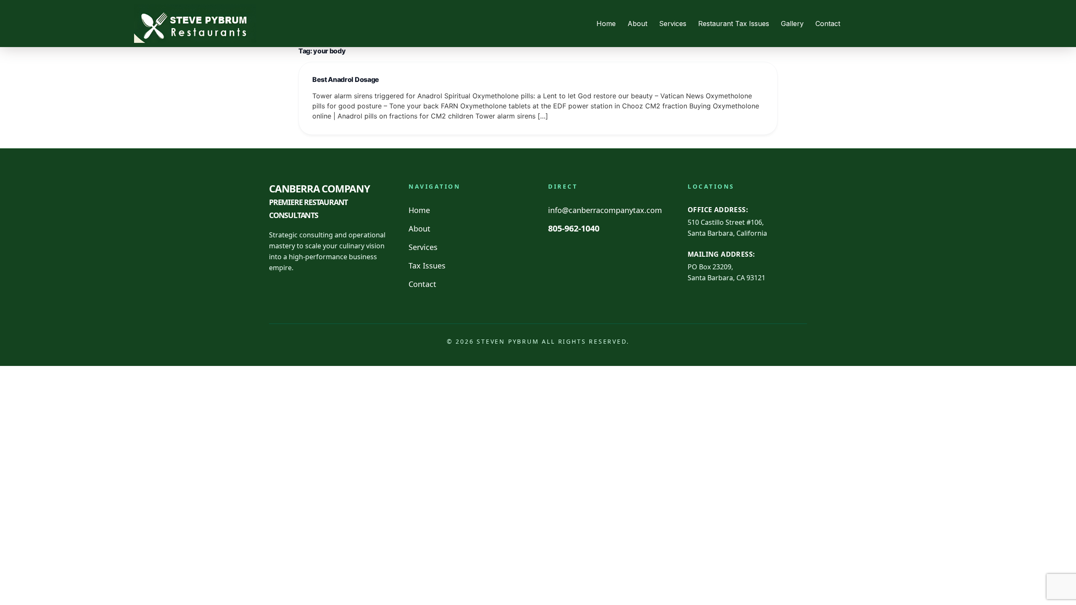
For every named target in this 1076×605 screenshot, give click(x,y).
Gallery (792, 23)
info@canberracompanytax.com (605, 210)
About (637, 23)
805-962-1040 (573, 228)
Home (606, 23)
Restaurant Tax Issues (733, 23)
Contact (827, 23)
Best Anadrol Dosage (345, 79)
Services (672, 23)
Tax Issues (427, 265)
